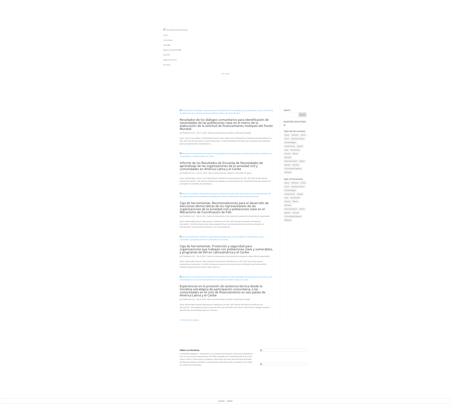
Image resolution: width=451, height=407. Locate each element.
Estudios (300, 146)
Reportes (287, 165)
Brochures (295, 135)
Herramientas (295, 150)
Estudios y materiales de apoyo (239, 133)
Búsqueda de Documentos (177, 30)
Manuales (288, 157)
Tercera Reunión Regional (293, 169)
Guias (286, 150)
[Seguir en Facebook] (218, 69)
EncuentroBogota (290, 142)
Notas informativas (291, 161)
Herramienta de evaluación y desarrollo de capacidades (248, 216)
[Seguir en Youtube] (228, 69)
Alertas (287, 135)
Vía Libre (166, 65)
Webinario (288, 172)
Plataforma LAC (189, 133)
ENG (227, 74)
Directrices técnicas (298, 139)
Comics (303, 135)
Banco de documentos (172, 50)
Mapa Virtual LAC (170, 60)
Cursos (287, 139)
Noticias (166, 45)
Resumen (296, 165)
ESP (223, 74)
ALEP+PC (166, 55)
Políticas (302, 161)
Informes (287, 154)
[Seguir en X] (223, 69)
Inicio (165, 35)
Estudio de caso (290, 146)
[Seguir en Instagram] (232, 69)
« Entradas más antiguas (189, 320)
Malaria (295, 154)
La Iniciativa (168, 40)
